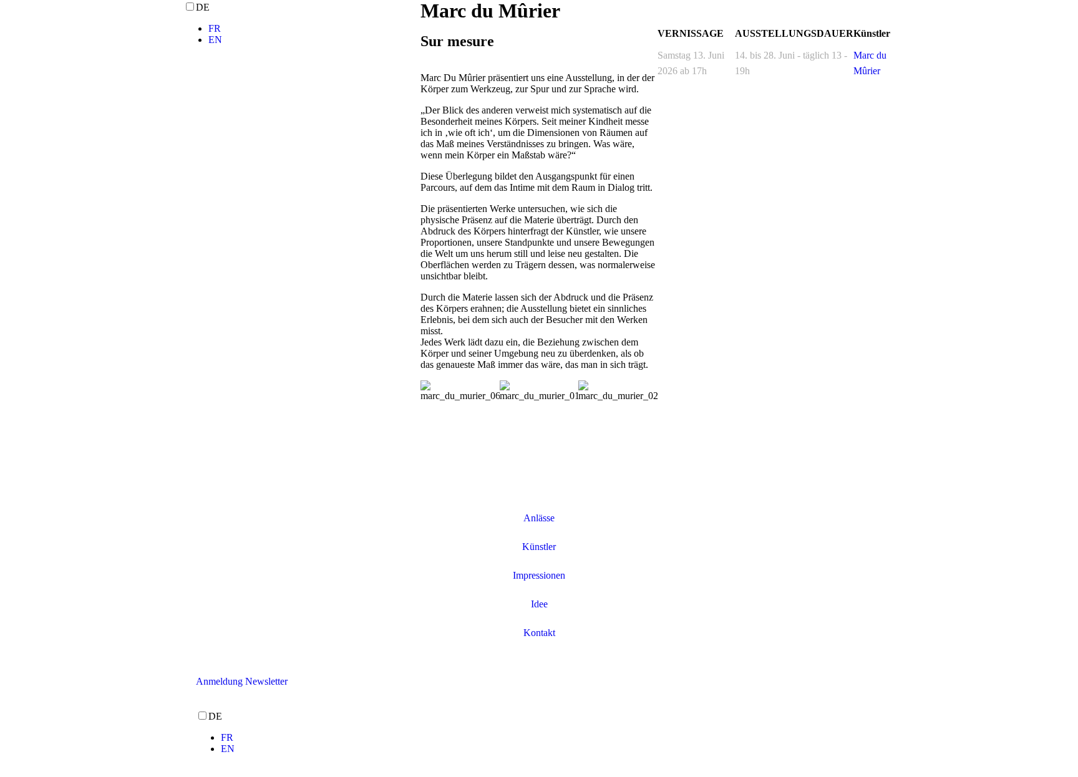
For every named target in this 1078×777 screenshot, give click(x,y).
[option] (314, 28)
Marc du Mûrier (869, 63)
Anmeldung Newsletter (242, 681)
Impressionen (539, 575)
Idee (539, 604)
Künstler (539, 546)
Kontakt (539, 632)
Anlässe (539, 518)
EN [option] (215, 39)
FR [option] (214, 28)
